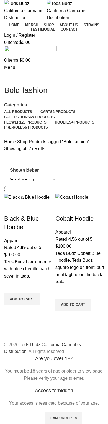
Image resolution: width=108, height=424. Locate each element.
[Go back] (11, 78)
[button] (22, 299)
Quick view (11, 312)
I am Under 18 (63, 418)
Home (10, 141)
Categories (15, 105)
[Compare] (11, 207)
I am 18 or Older (22, 418)
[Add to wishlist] (11, 286)
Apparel (12, 240)
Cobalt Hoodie (74, 218)
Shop (23, 141)
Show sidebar (24, 170)
